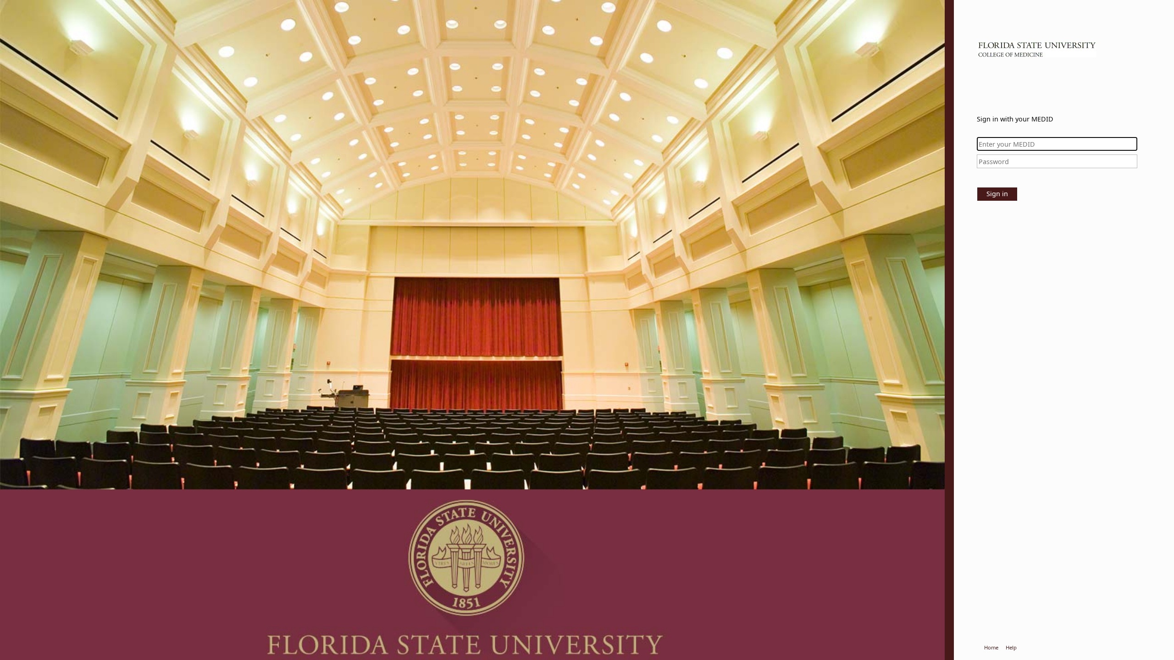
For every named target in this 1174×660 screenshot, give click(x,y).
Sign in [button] (997, 193)
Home (991, 647)
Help (1011, 647)
